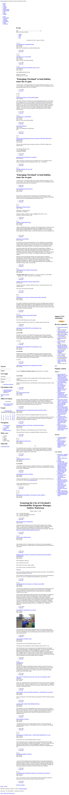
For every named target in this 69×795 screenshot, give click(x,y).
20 (6, 418)
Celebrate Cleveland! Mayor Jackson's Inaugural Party (27, 281)
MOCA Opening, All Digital (22, 719)
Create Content (6, 425)
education (5, 20)
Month (20, 34)
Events (5, 786)
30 (12, 419)
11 (1, 416)
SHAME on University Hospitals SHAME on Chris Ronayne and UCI (63, 346)
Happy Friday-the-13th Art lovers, (23, 441)
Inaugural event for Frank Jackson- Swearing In (26, 157)
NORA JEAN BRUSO (21, 126)
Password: (3, 379)
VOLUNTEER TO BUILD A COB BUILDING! (62, 472)
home (4, 16)
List (19, 38)
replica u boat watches (62, 490)
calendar (5, 7)
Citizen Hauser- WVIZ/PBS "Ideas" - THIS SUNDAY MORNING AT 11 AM (33, 735)
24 (14, 418)
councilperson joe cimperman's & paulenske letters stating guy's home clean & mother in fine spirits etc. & (63, 395)
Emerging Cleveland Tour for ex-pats (24, 169)
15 (10, 416)
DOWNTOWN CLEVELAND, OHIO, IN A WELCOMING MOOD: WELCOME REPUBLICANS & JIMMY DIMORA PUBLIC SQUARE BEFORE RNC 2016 (63, 466)
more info (21, 51)
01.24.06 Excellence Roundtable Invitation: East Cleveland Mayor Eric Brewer (33, 773)
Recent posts (6, 427)
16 (12, 416)
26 (3, 419)
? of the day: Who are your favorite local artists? (62, 414)
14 (8, 416)
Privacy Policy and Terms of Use (8, 793)
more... (7, 426)
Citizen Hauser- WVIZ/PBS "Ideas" (24, 638)
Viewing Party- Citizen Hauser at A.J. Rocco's (26, 610)
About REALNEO (62, 416)
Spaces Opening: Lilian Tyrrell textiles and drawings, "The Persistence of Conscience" (34, 692)
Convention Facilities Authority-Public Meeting (26, 315)
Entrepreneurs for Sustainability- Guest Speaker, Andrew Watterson (30, 495)
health (4, 22)
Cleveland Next (19, 662)
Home (2, 786)
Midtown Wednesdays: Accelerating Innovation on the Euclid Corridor (31, 410)
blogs (4, 4)
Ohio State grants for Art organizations (24, 521)
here (25, 573)
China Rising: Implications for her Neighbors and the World (29, 365)
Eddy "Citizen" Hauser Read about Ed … (8, 404)
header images (6, 9)
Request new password (8, 384)
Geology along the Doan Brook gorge (24, 188)
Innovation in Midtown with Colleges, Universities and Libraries (30, 425)
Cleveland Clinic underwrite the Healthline (61, 351)
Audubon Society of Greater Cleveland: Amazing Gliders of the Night (31, 297)
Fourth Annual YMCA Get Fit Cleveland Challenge (27, 97)
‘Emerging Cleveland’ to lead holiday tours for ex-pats (27, 67)
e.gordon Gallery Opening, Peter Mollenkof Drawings (27, 703)
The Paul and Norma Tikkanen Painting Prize (7, 391)
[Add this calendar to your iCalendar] (5, 394)
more (2, 395)
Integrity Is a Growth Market (22, 238)
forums (4, 8)
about (4, 3)
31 (14, 419)
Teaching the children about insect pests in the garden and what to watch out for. (63, 481)
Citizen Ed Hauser (23, 788)
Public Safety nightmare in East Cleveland (63, 335)
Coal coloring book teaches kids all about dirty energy (62, 382)
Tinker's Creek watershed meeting (23, 537)
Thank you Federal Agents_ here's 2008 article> (62, 361)
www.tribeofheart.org (32, 480)
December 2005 (8, 410)
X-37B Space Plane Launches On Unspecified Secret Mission (62, 476)
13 (6, 416)
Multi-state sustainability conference (24, 754)
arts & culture (6, 17)
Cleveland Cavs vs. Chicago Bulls (23, 56)
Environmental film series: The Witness (24, 474)
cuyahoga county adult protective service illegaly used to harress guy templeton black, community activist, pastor (62, 420)
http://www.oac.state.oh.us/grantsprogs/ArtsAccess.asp (28, 529)
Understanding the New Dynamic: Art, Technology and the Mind (30, 583)
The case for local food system (22, 392)
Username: (3, 376)
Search (4, 429)
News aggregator (7, 430)
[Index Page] (2, 1)
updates (4, 14)
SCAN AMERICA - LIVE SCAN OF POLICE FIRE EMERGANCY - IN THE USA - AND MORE (62, 388)
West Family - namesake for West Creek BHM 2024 (63, 455)
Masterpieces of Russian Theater (23, 207)
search (4, 13)
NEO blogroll (6, 10)
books (4, 5)
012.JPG (59, 460)
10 (14, 415)
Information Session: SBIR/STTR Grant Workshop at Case (29, 328)
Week (20, 35)
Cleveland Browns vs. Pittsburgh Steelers (25, 44)
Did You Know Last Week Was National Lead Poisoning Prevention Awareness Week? (62, 487)
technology (5, 23)
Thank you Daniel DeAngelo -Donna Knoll (63, 331)
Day (20, 36)
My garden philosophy (62, 357)
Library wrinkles (61, 355)
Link (20, 569)
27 (6, 419)
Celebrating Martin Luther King (23, 459)
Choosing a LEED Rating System (23, 222)
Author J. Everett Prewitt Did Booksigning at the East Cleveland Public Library (63, 493)
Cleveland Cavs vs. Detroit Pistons (23, 116)
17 (14, 416)
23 (12, 418)
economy (5, 19)
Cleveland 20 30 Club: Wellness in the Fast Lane (26, 269)
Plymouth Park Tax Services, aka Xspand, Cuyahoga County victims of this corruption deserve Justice (63, 427)
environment (6, 21)
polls (4, 11)
